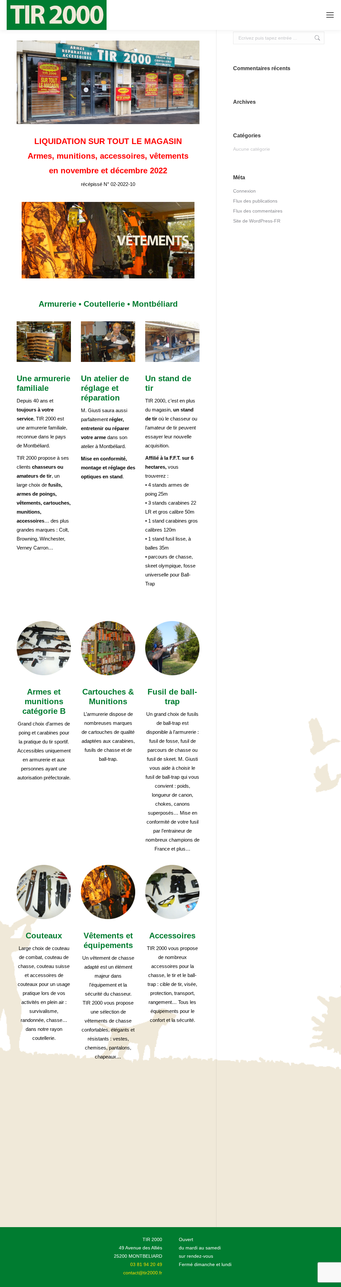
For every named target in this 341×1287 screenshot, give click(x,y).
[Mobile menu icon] (330, 15)
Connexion (244, 191)
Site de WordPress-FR (256, 221)
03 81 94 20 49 (146, 1264)
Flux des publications (255, 201)
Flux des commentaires (257, 211)
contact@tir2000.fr (142, 1272)
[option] (108, 240)
